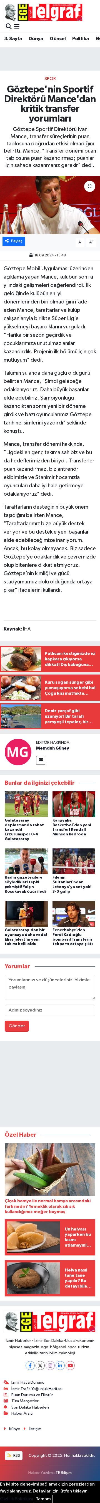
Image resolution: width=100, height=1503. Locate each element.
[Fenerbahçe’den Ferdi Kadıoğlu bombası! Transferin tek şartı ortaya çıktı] (74, 913)
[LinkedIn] (60, 1365)
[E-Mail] (40, 760)
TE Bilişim (64, 1473)
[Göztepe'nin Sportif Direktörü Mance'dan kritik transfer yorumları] (50, 205)
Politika (80, 38)
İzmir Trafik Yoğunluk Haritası (36, 1389)
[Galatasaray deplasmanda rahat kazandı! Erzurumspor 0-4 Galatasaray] (26, 804)
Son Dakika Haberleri (30, 1407)
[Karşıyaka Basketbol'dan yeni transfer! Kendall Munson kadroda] (74, 804)
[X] (40, 1365)
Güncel (58, 38)
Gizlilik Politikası (16, 1499)
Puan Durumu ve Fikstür (32, 1395)
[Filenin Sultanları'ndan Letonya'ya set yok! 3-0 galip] (74, 861)
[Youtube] (70, 1365)
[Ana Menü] (16, 27)
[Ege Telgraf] (43, 12)
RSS (16, 1455)
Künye (14, 1429)
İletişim (35, 1429)
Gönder (17, 1026)
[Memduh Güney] (18, 752)
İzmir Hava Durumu (27, 1382)
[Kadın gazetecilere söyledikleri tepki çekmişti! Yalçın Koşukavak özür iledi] (26, 861)
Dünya (36, 38)
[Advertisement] (50, 1085)
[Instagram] (50, 1365)
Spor (50, 78)
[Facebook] (30, 1365)
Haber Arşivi (22, 1413)
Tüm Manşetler (25, 1401)
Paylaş (16, 241)
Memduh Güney (52, 748)
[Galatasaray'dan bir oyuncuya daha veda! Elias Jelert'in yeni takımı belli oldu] (26, 913)
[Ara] (9, 27)
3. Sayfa (13, 38)
